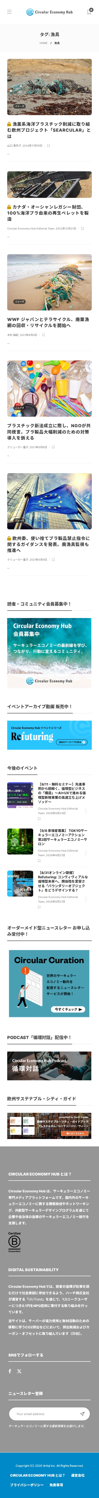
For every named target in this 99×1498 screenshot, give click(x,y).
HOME (44, 43)
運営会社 (78, 1475)
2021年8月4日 (28, 335)
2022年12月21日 (66, 228)
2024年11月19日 (32, 145)
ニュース (19, 106)
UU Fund (35, 1299)
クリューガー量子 (17, 447)
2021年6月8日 (38, 447)
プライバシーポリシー (27, 1485)
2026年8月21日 (55, 855)
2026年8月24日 (56, 813)
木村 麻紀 (13, 335)
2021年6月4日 (38, 559)
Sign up (82, 1414)
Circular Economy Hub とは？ (37, 1475)
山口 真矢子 (14, 145)
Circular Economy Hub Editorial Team (31, 228)
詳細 (75, 1333)
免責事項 (56, 1485)
